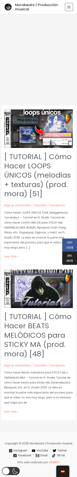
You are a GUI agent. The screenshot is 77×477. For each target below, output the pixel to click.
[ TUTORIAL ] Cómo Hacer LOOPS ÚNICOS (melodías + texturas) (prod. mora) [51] (37, 175)
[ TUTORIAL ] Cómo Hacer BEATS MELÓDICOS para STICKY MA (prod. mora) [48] (37, 335)
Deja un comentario (17, 205)
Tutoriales (40, 205)
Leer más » (11, 256)
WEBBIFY (54, 462)
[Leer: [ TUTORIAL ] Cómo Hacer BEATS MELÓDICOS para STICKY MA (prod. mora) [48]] (38, 288)
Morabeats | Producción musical (36, 7)
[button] (11, 471)
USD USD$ (67, 245)
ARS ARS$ (67, 258)
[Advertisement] (38, 54)
